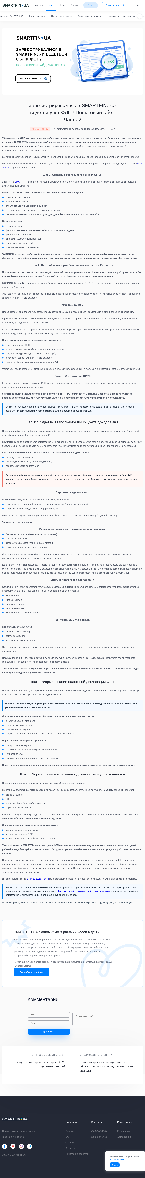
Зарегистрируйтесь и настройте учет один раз (83, 891)
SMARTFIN (20, 182)
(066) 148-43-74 (99, 1131)
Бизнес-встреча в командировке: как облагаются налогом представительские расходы (106, 1066)
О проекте (70, 1142)
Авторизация (124, 1137)
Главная (38, 5)
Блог (50, 5)
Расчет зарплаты (37, 16)
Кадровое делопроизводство (121, 16)
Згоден (115, 1165)
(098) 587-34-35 (99, 1137)
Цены (62, 5)
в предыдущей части (38, 879)
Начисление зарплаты (77, 1154)
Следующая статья (93, 1054)
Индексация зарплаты (61, 16)
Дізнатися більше (117, 1160)
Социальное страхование (90, 16)
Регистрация (123, 1131)
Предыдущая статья (50, 1054)
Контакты (75, 5)
